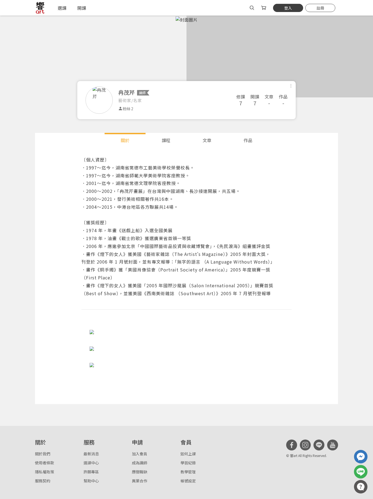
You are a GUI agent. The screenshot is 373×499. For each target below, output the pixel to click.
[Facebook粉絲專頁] (291, 445)
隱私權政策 (44, 471)
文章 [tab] (207, 140)
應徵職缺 (139, 471)
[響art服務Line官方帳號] (361, 472)
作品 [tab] (248, 140)
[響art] (40, 8)
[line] (318, 445)
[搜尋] (252, 8)
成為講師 (139, 462)
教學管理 (188, 471)
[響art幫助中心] (361, 487)
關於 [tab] (125, 140)
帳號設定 (188, 480)
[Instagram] (305, 445)
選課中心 (91, 462)
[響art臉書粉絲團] (361, 457)
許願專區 (91, 471)
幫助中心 (91, 480)
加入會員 (139, 453)
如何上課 (188, 453)
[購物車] (264, 8)
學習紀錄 (188, 462)
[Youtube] (332, 445)
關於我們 (42, 453)
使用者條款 (44, 462)
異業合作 (139, 480)
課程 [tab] (166, 140)
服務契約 (42, 480)
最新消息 (91, 453)
